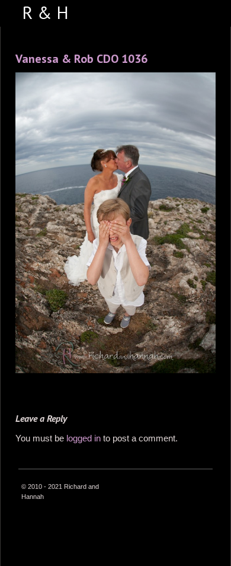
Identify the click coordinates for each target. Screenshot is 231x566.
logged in (83, 438)
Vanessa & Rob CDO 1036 (81, 58)
